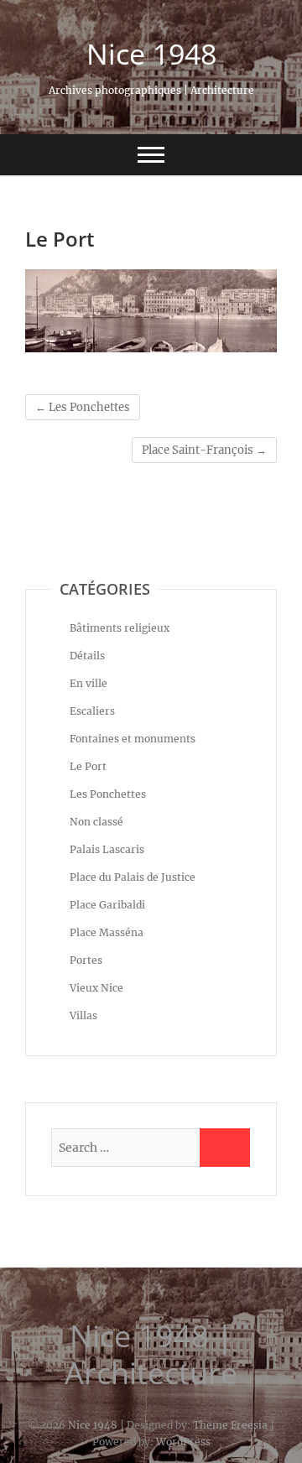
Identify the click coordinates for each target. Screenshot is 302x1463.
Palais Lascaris (107, 849)
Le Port (88, 766)
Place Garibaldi (107, 904)
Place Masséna (106, 932)
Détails (87, 655)
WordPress (183, 1441)
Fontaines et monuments (132, 738)
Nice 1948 (151, 53)
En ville (88, 683)
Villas (83, 1015)
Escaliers (92, 711)
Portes (86, 960)
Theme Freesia (230, 1425)
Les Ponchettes (82, 407)
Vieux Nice (96, 987)
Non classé (96, 821)
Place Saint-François (204, 450)
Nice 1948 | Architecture (151, 1355)
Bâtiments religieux (119, 628)
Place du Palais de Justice (132, 877)
